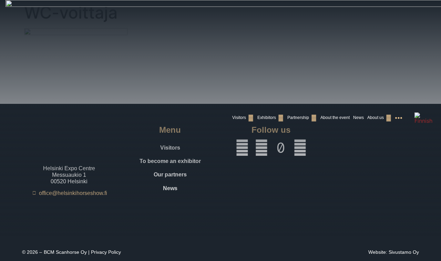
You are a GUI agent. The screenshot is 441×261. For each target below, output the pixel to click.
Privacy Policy (106, 252)
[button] (243, 117)
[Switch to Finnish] (423, 117)
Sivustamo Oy (404, 252)
